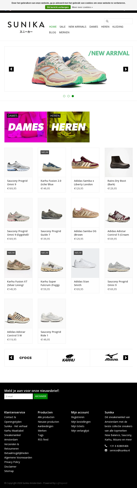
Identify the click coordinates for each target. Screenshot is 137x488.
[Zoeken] (106, 21)
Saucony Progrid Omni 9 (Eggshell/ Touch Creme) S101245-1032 (18, 233)
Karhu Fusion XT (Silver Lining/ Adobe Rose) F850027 (17, 283)
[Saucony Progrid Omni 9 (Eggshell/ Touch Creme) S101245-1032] (18, 212)
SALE (62, 26)
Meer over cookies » (82, 7)
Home (53, 26)
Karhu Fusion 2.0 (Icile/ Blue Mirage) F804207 (51, 182)
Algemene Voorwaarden (18, 457)
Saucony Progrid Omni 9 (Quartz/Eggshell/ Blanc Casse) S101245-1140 (119, 283)
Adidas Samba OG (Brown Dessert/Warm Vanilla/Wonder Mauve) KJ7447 (85, 233)
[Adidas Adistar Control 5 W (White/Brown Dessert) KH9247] (18, 313)
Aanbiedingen (45, 426)
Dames (93, 26)
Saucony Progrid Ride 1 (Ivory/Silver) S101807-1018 (51, 333)
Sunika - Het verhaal (15, 426)
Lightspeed (61, 483)
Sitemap (9, 471)
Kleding (117, 26)
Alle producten (46, 417)
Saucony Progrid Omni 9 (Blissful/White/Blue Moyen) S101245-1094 (18, 182)
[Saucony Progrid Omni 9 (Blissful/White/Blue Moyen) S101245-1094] (18, 162)
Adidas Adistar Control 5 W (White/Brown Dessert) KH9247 (17, 333)
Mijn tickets (77, 426)
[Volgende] (125, 69)
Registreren (77, 417)
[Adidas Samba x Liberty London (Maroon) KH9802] (85, 162)
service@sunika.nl (120, 450)
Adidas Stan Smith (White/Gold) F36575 (82, 283)
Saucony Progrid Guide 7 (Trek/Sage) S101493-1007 (51, 233)
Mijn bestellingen (81, 421)
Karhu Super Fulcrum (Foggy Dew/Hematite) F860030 (50, 283)
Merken (64, 32)
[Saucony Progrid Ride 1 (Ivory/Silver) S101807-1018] (52, 313)
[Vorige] (11, 69)
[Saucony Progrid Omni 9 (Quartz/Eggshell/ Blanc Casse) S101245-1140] (119, 263)
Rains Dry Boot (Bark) (117, 182)
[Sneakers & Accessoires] (26, 26)
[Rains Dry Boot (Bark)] (119, 162)
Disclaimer (10, 466)
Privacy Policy (12, 462)
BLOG (52, 32)
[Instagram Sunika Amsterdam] (130, 391)
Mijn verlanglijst (80, 430)
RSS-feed (43, 439)
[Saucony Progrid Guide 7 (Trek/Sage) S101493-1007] (52, 212)
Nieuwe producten (48, 421)
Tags (41, 435)
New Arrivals (77, 26)
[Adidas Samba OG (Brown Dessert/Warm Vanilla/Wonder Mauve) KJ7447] (85, 212)
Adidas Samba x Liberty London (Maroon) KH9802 (84, 182)
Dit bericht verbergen (58, 7)
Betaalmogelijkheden (16, 453)
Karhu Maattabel (14, 430)
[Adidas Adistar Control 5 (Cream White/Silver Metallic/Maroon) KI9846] (119, 212)
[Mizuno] (111, 357)
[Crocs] (25, 357)
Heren (105, 26)
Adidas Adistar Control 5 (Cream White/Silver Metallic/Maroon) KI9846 (118, 233)
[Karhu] (68, 357)
